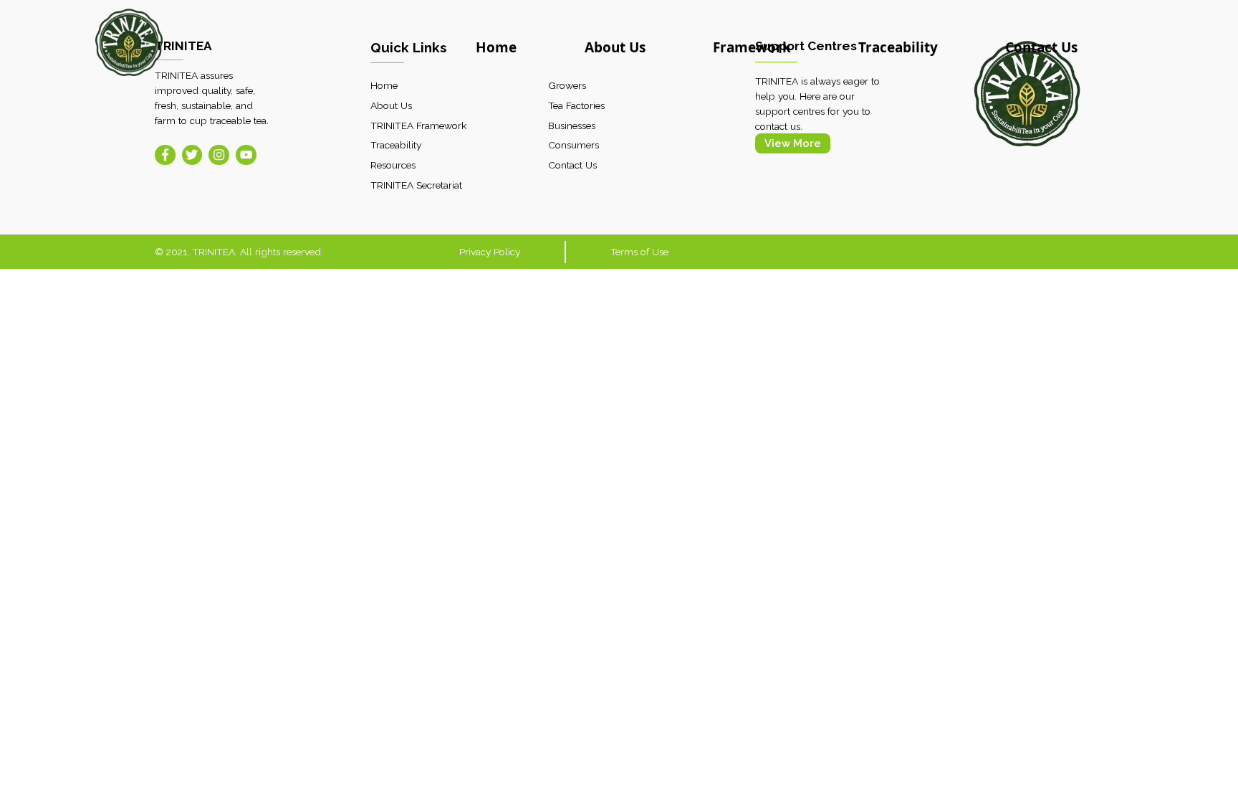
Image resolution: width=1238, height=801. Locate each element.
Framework (752, 47)
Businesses (571, 125)
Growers (567, 85)
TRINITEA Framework (418, 125)
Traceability (898, 47)
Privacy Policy (489, 251)
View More (792, 143)
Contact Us (1041, 47)
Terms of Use (639, 251)
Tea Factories (576, 105)
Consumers (573, 145)
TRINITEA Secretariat (416, 185)
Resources (393, 165)
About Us (615, 47)
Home (496, 47)
